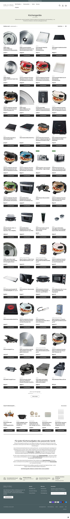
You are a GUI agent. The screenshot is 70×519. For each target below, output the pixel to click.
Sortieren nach (7, 26)
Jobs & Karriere (44, 490)
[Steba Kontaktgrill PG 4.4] (11, 339)
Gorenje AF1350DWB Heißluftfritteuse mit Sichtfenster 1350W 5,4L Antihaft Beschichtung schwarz (43, 109)
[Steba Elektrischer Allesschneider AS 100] (27, 279)
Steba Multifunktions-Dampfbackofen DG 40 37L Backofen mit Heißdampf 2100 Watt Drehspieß (26, 199)
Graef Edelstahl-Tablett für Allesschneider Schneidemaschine (41, 49)
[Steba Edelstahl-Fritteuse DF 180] (59, 369)
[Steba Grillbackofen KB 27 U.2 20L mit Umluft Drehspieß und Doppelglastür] (59, 279)
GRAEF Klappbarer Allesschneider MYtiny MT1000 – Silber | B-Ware (43, 168)
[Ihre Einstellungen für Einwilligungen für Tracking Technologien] (68, 517)
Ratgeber (17, 7)
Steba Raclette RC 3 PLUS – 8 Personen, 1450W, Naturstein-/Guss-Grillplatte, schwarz (10, 229)
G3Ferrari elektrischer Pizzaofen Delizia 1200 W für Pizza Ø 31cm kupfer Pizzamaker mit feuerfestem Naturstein (59, 199)
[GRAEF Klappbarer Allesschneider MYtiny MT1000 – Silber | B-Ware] (43, 157)
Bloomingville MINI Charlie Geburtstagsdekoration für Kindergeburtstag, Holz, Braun (8, 424)
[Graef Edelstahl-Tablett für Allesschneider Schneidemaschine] (43, 37)
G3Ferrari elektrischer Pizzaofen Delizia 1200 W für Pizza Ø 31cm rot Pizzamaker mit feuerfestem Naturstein (42, 79)
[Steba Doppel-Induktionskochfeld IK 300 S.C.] (59, 37)
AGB (65, 506)
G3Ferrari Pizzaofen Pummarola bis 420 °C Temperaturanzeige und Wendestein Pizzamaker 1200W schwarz (43, 139)
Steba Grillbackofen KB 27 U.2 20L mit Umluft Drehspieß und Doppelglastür (59, 290)
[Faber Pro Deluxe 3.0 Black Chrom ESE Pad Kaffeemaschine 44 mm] (27, 249)
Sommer (38, 4)
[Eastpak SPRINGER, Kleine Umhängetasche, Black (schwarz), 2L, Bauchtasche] (22, 414)
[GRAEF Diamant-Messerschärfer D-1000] (43, 187)
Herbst (33, 4)
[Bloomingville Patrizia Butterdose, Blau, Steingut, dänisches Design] (48, 414)
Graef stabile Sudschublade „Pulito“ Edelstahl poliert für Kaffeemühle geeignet (42, 381)
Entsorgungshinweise (42, 506)
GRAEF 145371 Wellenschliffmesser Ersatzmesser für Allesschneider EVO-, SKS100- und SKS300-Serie (11, 49)
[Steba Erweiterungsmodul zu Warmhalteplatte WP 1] (11, 127)
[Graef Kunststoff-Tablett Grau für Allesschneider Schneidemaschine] (59, 67)
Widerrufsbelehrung (51, 506)
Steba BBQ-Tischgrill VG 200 (9, 379)
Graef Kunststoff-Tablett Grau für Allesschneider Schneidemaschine (59, 79)
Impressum (64, 509)
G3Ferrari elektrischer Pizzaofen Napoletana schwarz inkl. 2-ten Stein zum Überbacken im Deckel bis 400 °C (11, 169)
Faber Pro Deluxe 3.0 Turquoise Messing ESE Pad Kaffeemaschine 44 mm (59, 321)
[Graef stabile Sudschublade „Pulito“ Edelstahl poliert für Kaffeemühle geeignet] (43, 369)
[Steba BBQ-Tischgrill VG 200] (11, 369)
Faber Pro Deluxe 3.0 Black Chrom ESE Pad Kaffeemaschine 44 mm (27, 260)
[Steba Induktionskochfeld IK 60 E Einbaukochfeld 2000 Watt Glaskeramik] (59, 127)
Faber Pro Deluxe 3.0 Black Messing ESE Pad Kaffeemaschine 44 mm (43, 260)
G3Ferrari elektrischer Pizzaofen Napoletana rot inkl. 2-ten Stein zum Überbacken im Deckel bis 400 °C (26, 79)
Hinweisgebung (44, 493)
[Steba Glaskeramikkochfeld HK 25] (11, 309)
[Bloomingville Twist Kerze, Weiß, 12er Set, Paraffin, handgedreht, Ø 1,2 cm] (60, 414)
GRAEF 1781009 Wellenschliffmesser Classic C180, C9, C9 (11, 79)
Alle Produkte (18, 4)
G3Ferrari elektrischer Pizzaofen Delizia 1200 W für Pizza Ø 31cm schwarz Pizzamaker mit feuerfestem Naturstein (10, 109)
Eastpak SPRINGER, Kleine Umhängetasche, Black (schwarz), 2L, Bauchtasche (22, 424)
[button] (66, 5)
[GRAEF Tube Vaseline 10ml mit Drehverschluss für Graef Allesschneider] (43, 218)
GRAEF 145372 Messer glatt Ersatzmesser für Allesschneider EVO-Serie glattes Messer (10, 260)
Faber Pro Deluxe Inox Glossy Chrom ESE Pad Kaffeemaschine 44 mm (42, 351)
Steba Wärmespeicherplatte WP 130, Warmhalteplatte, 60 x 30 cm (11, 290)
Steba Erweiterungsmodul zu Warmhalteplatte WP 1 (10, 138)
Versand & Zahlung (33, 490)
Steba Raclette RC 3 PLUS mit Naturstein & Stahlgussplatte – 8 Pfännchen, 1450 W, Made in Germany (43, 291)
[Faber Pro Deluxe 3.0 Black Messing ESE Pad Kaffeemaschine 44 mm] (43, 249)
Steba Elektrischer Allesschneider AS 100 (27, 290)
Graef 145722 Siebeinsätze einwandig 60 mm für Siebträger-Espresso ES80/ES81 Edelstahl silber (59, 229)
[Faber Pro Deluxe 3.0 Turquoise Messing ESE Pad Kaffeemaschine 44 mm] (59, 309)
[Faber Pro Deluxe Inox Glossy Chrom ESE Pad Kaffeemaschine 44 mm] (43, 339)
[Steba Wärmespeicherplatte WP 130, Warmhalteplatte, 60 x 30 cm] (11, 279)
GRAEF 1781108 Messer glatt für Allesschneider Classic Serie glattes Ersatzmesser (26, 351)
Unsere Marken (32, 493)
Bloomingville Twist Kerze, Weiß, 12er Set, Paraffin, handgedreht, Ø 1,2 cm (60, 424)
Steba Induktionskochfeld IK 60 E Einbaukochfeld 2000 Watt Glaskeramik (59, 139)
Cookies (56, 506)
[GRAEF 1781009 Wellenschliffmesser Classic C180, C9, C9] (11, 67)
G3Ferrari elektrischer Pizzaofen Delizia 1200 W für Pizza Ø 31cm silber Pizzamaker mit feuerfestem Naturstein (59, 351)
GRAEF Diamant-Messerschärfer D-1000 (42, 198)
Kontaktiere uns (32, 488)
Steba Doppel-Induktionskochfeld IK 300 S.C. (59, 48)
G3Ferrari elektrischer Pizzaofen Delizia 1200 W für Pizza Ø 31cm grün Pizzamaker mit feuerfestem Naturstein (11, 199)
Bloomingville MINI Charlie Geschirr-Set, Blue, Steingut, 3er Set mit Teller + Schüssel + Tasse (34, 424)
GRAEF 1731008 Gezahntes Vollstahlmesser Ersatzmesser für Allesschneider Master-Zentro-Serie (27, 49)
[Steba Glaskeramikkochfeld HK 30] (27, 127)
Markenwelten (26, 4)
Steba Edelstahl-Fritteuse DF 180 (59, 379)
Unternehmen (43, 488)
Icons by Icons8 (11, 506)
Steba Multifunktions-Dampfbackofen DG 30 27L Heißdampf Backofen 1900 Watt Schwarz (26, 229)
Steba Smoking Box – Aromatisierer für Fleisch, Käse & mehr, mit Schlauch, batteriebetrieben (43, 321)
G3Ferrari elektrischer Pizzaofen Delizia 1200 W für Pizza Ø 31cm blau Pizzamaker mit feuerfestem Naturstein (27, 169)
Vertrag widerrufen (8, 497)
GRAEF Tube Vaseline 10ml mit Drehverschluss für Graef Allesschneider (42, 229)
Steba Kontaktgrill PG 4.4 (9, 349)
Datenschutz (61, 506)
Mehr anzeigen (35, 396)
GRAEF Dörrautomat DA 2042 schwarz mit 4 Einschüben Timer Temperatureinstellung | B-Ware (59, 169)
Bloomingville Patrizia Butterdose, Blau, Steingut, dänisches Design (47, 424)
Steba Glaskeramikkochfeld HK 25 (11, 319)
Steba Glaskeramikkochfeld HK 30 (27, 137)
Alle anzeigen (63, 405)
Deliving (7, 506)
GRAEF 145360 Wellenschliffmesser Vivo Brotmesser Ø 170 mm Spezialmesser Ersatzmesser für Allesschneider (26, 109)
